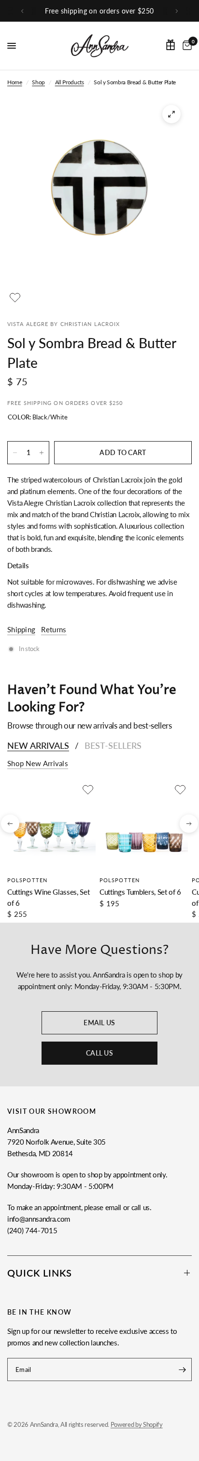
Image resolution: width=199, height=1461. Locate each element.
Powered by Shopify (137, 1424)
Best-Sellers (113, 745)
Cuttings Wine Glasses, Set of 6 (48, 897)
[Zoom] (171, 114)
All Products (69, 82)
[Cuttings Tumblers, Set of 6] (144, 826)
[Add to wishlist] (15, 297)
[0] (185, 46)
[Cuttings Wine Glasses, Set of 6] (51, 826)
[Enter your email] (182, 1369)
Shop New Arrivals (37, 763)
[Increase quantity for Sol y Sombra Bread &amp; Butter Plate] (41, 453)
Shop (38, 82)
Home (14, 82)
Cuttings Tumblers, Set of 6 (140, 891)
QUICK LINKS (39, 1272)
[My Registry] (170, 45)
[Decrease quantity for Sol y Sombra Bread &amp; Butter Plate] (15, 453)
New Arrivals (38, 745)
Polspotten (27, 880)
